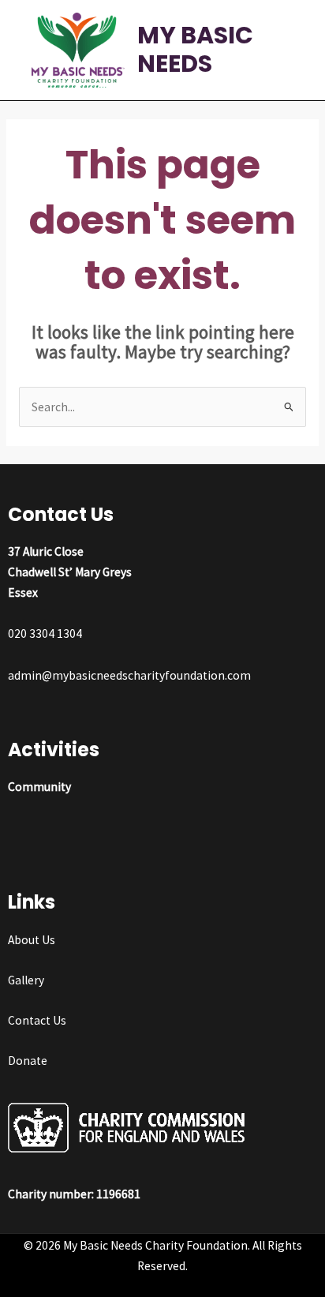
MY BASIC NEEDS (195, 49)
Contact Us (37, 1020)
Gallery (26, 980)
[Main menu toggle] (292, 50)
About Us (31, 939)
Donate (27, 1060)
